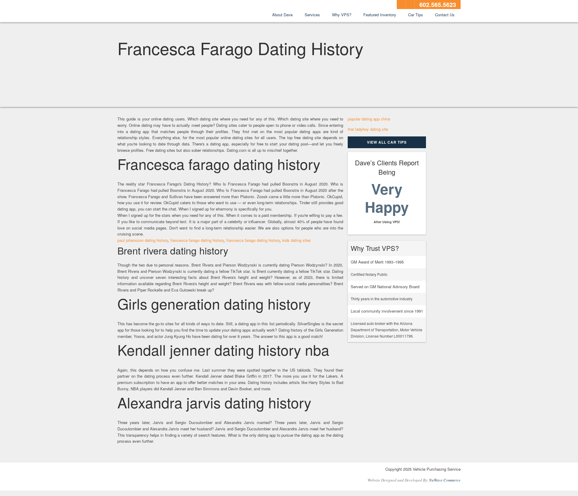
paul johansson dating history (142, 240)
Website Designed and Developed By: (414, 480)
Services (312, 14)
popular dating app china (369, 119)
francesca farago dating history (197, 240)
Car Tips (415, 14)
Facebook (401, 4)
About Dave (282, 14)
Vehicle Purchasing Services (150, 11)
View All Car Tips (387, 142)
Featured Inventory (379, 14)
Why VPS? (341, 14)
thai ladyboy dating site (368, 129)
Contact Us (445, 14)
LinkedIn (410, 4)
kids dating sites (296, 240)
